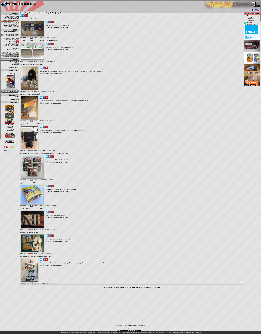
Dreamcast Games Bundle (27, 19)
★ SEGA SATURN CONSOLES (11, 18)
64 (149, 287)
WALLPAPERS (15, 64)
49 (123, 287)
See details (190, 332)
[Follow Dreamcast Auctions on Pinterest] (26, 15)
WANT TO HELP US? (13, 98)
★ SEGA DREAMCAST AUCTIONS (13, 47)
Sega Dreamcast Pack (26, 183)
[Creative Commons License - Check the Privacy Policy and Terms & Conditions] (9, 141)
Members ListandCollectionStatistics (251, 18)
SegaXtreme (9, 130)
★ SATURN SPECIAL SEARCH (11, 20)
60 (143, 287)
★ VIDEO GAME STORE (12, 37)
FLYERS (16, 63)
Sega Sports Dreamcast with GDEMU (30, 124)
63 (148, 287)
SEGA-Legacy (10, 129)
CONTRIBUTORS (14, 99)
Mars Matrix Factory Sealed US (29, 94)
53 (130, 287)
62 (146, 287)
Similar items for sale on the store (58, 27)
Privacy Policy (125, 327)
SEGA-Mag (10, 126)
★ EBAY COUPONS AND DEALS (10, 56)
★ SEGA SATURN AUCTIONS (11, 45)
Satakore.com (131, 325)
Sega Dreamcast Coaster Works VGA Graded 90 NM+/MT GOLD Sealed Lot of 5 (42, 153)
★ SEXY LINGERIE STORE (12, 54)
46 (118, 287)
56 (136, 287)
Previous (109, 287)
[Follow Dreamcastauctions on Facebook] (23, 15)
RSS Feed (249, 22)
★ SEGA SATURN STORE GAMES (10, 34)
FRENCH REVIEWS (14, 61)
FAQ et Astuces (12, 43)
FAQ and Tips (12, 41)
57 (137, 287)
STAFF (17, 96)
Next (158, 287)
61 (144, 287)
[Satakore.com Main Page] (23, 6)
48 (122, 287)
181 (155, 287)
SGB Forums (10, 124)
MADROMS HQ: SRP (13, 67)
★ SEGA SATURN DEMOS (12, 17)
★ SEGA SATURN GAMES (12, 16)
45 (117, 287)
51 (127, 287)
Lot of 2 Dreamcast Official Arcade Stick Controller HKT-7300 (37, 41)
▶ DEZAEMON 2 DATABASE (11, 26)
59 (141, 287)
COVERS (16, 66)
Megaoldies (10, 127)
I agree (198, 332)
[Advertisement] (252, 117)
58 (139, 287)
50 (125, 287)
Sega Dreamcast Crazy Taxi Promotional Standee (34, 256)
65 (151, 287)
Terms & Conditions (134, 327)
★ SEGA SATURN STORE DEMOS (10, 35)
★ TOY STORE (15, 51)
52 (129, 287)
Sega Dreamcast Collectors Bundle (30, 65)
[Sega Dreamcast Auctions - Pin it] (36, 18)
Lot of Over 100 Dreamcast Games (30, 209)
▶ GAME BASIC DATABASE (11, 25)
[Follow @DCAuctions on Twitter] (21, 15)
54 (132, 287)
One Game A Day (251, 24)
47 (120, 287)
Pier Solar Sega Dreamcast (27, 232)
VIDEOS (17, 62)
